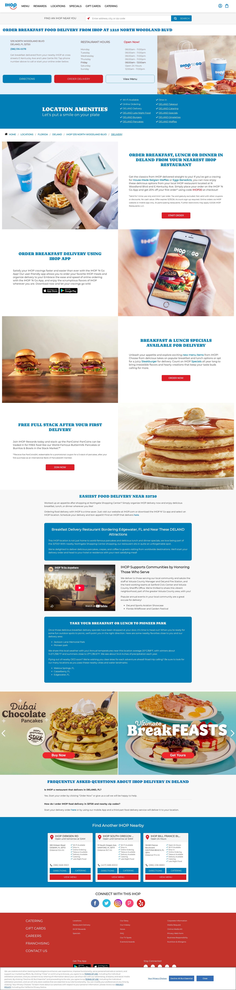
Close (205, 978)
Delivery (116, 134)
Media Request (174, 925)
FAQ (122, 933)
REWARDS (40, 6)
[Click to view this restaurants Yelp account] (141, 903)
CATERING (111, 6)
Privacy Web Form (175, 933)
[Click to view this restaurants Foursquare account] (129, 903)
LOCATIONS (58, 6)
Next (232, 733)
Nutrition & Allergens (176, 942)
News (122, 929)
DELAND (57, 134)
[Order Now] (227, 6)
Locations (27, 134)
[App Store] (101, 966)
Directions (27, 78)
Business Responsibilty (177, 937)
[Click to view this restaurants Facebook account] (95, 903)
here (136, 515)
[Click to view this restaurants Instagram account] (118, 903)
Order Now (176, 378)
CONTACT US (36, 951)
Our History (125, 925)
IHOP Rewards (79, 929)
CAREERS (33, 936)
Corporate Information (177, 921)
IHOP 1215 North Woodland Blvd (86, 134)
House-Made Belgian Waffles (151, 180)
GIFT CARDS (93, 6)
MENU (25, 6)
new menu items (193, 354)
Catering (80, 870)
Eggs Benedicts (182, 180)
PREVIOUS (3, 733)
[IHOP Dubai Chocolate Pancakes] (59, 733)
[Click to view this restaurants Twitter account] (106, 903)
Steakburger (149, 361)
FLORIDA (43, 134)
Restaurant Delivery (81, 925)
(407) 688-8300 (109, 865)
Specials (196, 361)
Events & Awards (127, 942)
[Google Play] (82, 966)
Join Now (60, 467)
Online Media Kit (174, 929)
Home (13, 134)
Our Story (124, 921)
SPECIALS (75, 6)
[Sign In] (220, 6)
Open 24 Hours (158, 838)
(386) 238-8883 (157, 865)
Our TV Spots (125, 937)
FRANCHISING (37, 943)
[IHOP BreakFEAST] (177, 733)
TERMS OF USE (91, 974)
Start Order (176, 215)
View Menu (130, 79)
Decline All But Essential (181, 978)
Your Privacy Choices (157, 978)
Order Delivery (78, 78)
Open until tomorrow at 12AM (70, 838)
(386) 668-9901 (61, 865)
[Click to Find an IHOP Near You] (88, 18)
